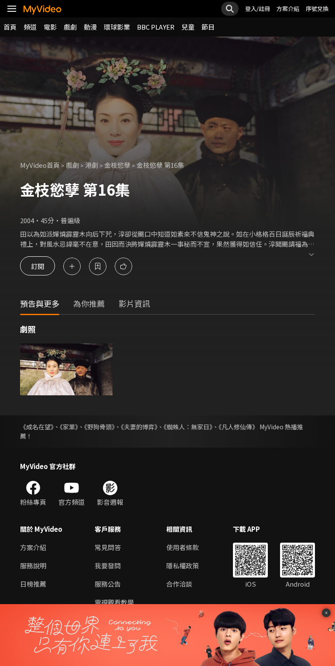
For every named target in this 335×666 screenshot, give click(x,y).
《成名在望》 (37, 426)
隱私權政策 (182, 565)
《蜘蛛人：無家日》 (188, 426)
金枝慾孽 (117, 165)
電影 (50, 26)
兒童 (188, 26)
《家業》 (69, 426)
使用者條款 (182, 547)
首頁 (10, 26)
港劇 (91, 165)
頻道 (30, 26)
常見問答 (108, 547)
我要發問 (108, 565)
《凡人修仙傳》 (238, 426)
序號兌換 (317, 8)
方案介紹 (288, 8)
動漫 (90, 26)
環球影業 (117, 26)
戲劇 (70, 26)
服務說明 (33, 565)
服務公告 (108, 583)
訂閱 (37, 266)
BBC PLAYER (155, 26)
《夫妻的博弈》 (139, 426)
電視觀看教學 (114, 602)
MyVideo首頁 (40, 165)
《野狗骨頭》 (99, 426)
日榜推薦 (33, 583)
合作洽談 (179, 583)
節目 (208, 26)
